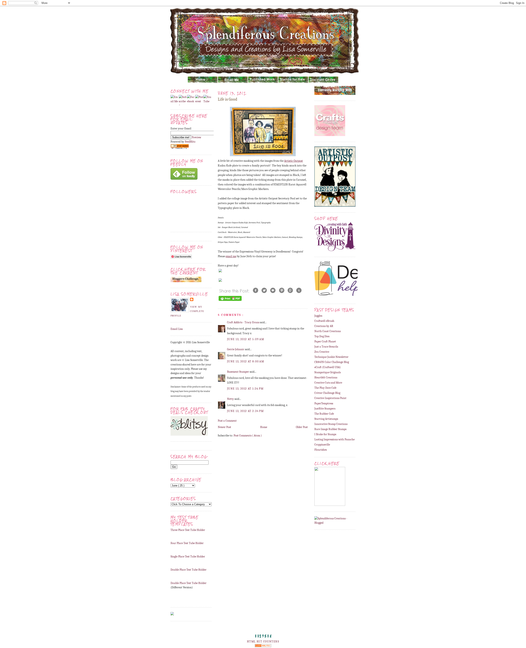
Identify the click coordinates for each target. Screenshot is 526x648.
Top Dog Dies (321, 336)
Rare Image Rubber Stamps (330, 429)
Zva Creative (321, 352)
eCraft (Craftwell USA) (327, 367)
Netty (230, 399)
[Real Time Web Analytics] (263, 646)
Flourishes (320, 449)
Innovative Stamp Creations (330, 424)
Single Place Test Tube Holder (188, 556)
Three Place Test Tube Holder (188, 530)
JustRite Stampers (324, 408)
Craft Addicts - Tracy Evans (243, 322)
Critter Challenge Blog (327, 393)
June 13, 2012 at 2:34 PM (245, 411)
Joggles (318, 316)
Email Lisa (177, 329)
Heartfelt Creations (325, 377)
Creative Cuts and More (328, 382)
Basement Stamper (238, 371)
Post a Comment (227, 420)
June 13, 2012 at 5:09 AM (245, 339)
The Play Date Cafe (325, 388)
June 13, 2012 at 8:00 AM (245, 361)
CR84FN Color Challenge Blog (331, 362)
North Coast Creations (327, 331)
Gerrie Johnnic (236, 349)
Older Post (302, 427)
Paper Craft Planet (325, 341)
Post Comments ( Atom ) (248, 435)
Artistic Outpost (293, 161)
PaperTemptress (323, 403)
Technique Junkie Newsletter (331, 357)
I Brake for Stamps (325, 434)
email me (231, 256)
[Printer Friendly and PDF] (230, 300)
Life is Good (227, 99)
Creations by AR (323, 326)
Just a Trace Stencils (326, 346)
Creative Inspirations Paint (330, 398)
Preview (196, 137)
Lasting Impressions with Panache (334, 439)
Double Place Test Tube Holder (188, 569)
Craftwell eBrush (324, 321)
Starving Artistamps (326, 419)
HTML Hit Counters (263, 641)
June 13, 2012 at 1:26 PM (245, 388)
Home (263, 427)
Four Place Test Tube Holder (187, 543)
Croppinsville (322, 444)
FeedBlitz (190, 141)
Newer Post (224, 427)
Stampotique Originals (327, 372)
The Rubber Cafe (324, 413)
